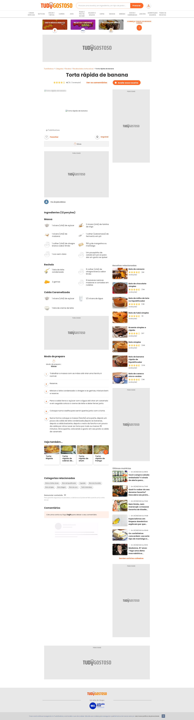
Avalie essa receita (128, 82)
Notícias (41, 14)
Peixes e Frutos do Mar (82, 14)
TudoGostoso (49, 69)
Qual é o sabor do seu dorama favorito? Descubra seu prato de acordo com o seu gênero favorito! (139, 492)
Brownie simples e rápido (137, 328)
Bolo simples (49, 487)
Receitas (68, 69)
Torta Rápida (49, 457)
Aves (72, 14)
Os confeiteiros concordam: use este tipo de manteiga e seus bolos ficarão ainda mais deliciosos (139, 536)
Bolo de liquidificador (69, 483)
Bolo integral (61, 487)
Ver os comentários (96, 82)
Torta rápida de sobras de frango (67, 458)
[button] (102, 136)
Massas (112, 14)
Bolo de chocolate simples (137, 285)
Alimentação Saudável (153, 14)
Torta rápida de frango (100, 458)
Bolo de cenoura (136, 269)
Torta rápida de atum (83, 458)
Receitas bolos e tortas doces (83, 69)
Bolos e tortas (51, 14)
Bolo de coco (73, 487)
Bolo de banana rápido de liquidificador (136, 359)
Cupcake (82, 483)
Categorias (59, 69)
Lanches (142, 14)
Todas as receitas (162, 14)
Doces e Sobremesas (132, 14)
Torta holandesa (86, 487)
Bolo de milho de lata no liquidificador (139, 299)
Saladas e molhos (92, 14)
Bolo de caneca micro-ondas (136, 375)
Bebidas (122, 14)
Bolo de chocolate (95, 483)
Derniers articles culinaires (131, 558)
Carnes (62, 14)
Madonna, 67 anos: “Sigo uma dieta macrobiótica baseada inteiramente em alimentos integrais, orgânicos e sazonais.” (139, 551)
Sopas (102, 14)
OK (163, 716)
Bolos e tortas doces (52, 483)
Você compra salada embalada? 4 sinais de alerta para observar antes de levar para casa (139, 478)
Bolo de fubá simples (139, 313)
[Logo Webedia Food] (97, 705)
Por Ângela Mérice (58, 202)
